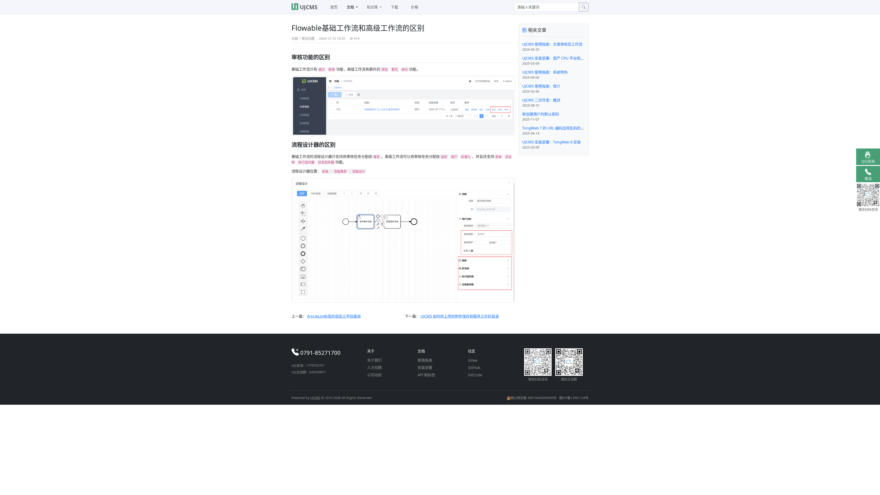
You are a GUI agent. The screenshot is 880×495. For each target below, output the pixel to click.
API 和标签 (426, 374)
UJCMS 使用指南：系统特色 (545, 72)
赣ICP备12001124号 (573, 398)
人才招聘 (374, 367)
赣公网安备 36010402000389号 (534, 398)
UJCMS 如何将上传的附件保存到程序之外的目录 (460, 316)
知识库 (373, 7)
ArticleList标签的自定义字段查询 (334, 316)
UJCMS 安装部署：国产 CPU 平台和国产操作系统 (562, 58)
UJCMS (315, 398)
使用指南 (425, 360)
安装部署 (425, 367)
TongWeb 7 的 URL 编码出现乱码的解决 (555, 128)
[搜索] (583, 7)
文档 (351, 7)
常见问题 (308, 38)
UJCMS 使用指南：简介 (541, 86)
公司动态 (374, 374)
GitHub (474, 367)
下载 (394, 7)
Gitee (472, 360)
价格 (414, 7)
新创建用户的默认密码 (540, 114)
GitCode (475, 374)
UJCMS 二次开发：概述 (541, 100)
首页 (334, 7)
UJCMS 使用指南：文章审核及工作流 (552, 44)
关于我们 (374, 360)
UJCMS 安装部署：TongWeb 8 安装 (551, 142)
